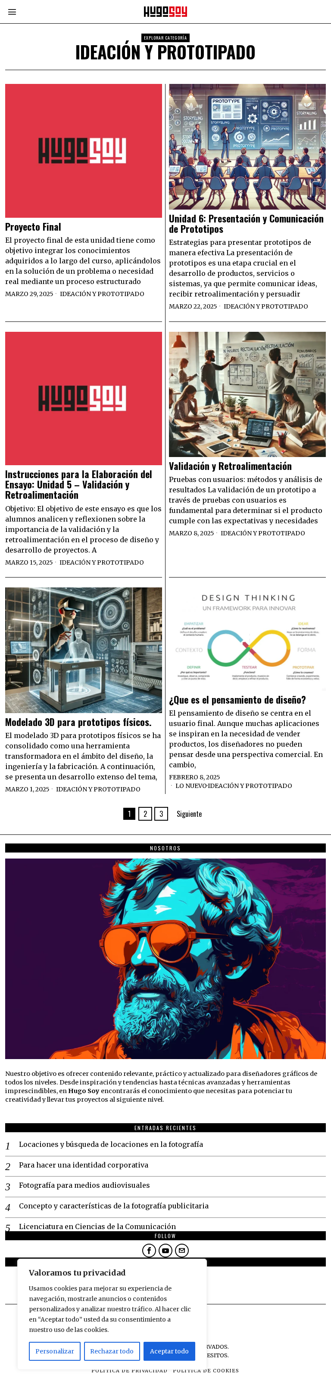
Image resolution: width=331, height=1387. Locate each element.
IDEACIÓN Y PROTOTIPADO (102, 294)
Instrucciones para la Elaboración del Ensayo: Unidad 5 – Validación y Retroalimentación (78, 484)
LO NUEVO (191, 786)
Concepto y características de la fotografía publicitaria (114, 1206)
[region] (112, 1314)
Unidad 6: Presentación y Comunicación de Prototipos (246, 223)
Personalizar (54, 1351)
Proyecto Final (33, 226)
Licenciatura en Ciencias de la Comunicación (97, 1226)
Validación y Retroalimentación (230, 465)
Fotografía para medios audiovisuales (84, 1185)
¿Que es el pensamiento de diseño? (237, 699)
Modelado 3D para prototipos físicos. (78, 722)
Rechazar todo (112, 1351)
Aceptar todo (169, 1351)
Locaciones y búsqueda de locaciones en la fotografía (111, 1144)
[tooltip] (149, 1250)
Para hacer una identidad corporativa (83, 1165)
